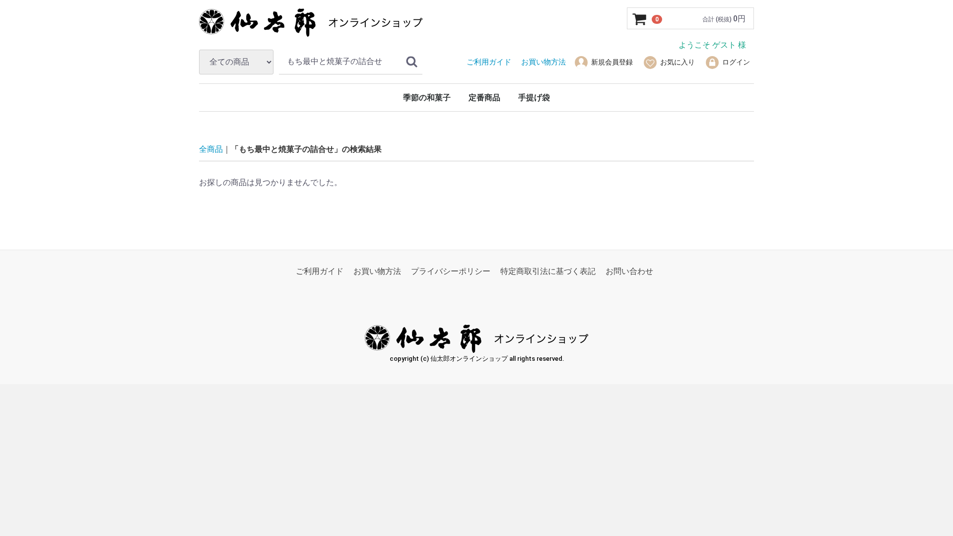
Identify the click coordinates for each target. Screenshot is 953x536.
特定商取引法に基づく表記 (548, 271)
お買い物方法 (377, 271)
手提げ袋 (534, 97)
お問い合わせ (629, 271)
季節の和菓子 (427, 97)
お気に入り (677, 62)
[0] (639, 19)
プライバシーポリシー (450, 271)
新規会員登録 (612, 62)
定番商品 (484, 97)
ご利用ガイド (319, 271)
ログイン (736, 62)
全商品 (211, 149)
